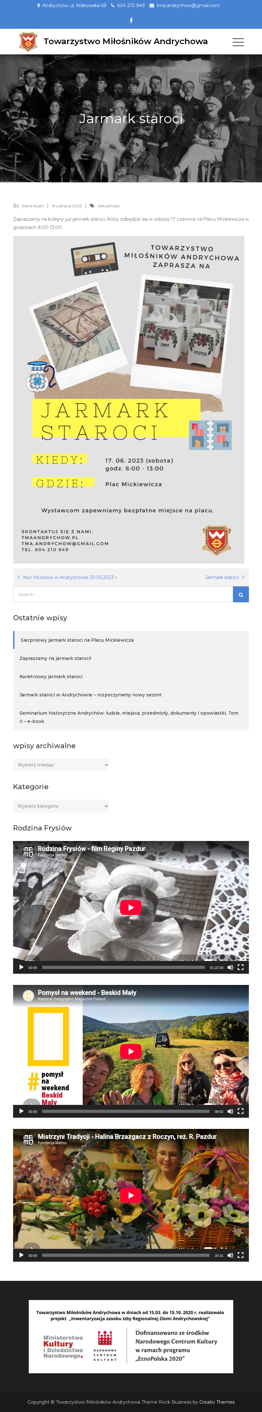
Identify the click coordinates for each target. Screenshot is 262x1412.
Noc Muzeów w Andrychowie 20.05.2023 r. (70, 577)
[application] (131, 907)
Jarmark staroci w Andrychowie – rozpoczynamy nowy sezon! (90, 695)
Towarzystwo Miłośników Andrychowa (125, 41)
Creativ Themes (217, 1402)
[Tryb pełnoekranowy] (240, 967)
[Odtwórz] (21, 967)
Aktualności (109, 205)
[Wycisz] (230, 967)
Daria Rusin (33, 205)
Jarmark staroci (222, 577)
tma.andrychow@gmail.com (188, 5)
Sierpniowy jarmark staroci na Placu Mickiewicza (77, 640)
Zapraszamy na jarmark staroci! (55, 658)
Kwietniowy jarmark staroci (50, 676)
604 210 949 (131, 5)
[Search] (241, 594)
